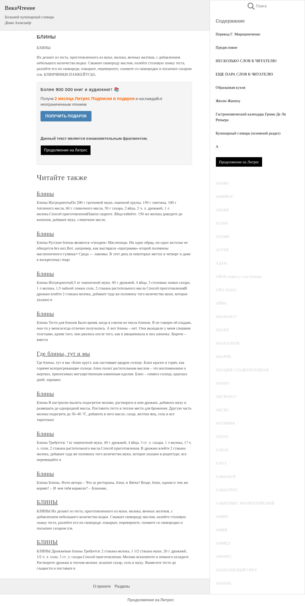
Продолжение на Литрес (239, 161)
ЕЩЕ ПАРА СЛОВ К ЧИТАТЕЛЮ (244, 73)
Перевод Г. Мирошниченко (238, 33)
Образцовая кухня (230, 87)
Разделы (122, 586)
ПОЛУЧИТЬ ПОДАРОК (66, 116)
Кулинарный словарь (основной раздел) (248, 132)
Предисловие (226, 47)
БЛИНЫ (47, 502)
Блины (45, 193)
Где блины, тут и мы (63, 353)
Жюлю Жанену (228, 100)
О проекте (102, 586)
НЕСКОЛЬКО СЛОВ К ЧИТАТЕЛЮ (246, 60)
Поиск (256, 6)
